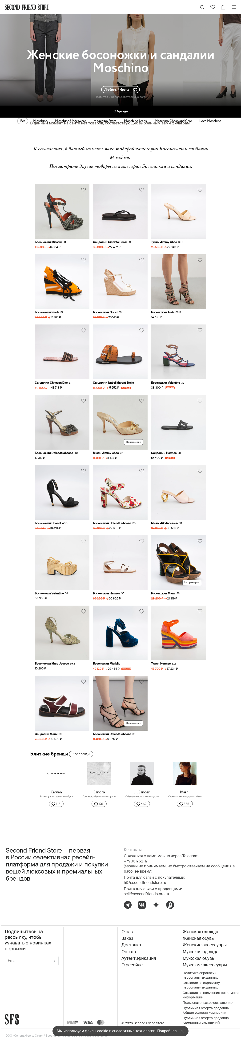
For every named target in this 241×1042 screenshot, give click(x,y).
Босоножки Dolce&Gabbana (54, 453)
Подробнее (167, 1031)
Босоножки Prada (47, 312)
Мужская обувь (198, 958)
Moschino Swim (104, 121)
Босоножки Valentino (165, 383)
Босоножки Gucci (105, 312)
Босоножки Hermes (106, 593)
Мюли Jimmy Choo (106, 453)
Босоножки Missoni (48, 242)
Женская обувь (198, 938)
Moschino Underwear (70, 121)
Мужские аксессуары (205, 965)
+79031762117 (136, 861)
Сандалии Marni (46, 734)
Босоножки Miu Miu (106, 663)
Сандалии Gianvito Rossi (110, 242)
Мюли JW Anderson (164, 523)
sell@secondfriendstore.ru (146, 894)
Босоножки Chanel (48, 523)
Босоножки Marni (163, 593)
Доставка (131, 945)
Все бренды (81, 754)
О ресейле (132, 965)
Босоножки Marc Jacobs (52, 663)
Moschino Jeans (135, 121)
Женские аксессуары (205, 945)
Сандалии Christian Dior (51, 383)
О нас (127, 932)
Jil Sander (142, 792)
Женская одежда (200, 932)
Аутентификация (138, 958)
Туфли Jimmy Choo (164, 242)
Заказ (127, 938)
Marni (184, 792)
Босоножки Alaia (162, 312)
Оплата (128, 952)
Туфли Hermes (161, 663)
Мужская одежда (200, 952)
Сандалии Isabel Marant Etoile (113, 383)
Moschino (40, 121)
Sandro (99, 792)
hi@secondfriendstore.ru (145, 883)
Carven (56, 792)
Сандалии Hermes (164, 453)
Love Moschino (210, 121)
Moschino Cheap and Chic (173, 121)
